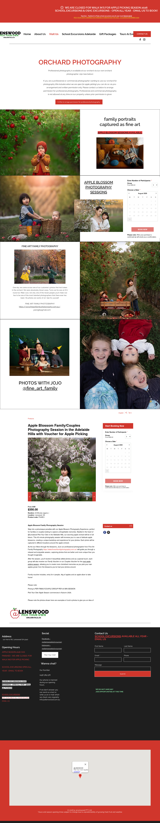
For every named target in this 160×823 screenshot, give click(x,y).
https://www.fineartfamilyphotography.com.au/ (39, 307)
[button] (40, 34)
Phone (126, 655)
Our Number (45, 670)
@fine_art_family (40, 388)
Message (98, 665)
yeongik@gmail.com (42, 310)
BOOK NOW (128, 16)
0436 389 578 (45, 675)
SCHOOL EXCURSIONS (11, 694)
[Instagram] (144, 39)
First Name (99, 646)
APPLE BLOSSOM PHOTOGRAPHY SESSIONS (98, 187)
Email (97, 655)
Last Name (128, 646)
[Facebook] (140, 39)
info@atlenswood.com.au (50, 700)
